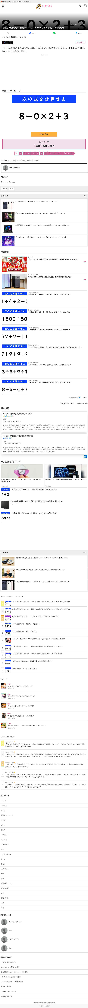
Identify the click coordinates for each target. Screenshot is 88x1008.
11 (60, 153)
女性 (13, 182)
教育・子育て (5, 898)
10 (54, 153)
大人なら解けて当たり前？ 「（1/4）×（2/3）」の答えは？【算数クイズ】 (36, 616)
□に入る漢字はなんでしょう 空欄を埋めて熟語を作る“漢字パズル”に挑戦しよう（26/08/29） (41, 609)
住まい (3, 864)
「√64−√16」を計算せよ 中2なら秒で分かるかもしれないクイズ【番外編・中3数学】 (39, 639)
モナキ (11, 948)
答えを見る (44, 134)
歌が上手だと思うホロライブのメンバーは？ (21, 696)
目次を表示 (80, 42)
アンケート (4, 679)
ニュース (4, 839)
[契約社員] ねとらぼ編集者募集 (10, 977)
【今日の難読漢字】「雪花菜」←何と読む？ (26, 624)
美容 (2, 908)
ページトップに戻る (44, 1006)
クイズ (3, 24)
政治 (2, 893)
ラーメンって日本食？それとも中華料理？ (21, 706)
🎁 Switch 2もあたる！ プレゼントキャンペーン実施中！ (16, 1)
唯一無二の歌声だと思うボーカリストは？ (21, 716)
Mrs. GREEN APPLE (15, 922)
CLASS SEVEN (13, 939)
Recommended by (73, 397)
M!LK (10, 930)
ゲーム (3, 830)
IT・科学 (4, 801)
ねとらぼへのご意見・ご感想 (10, 967)
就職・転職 (4, 888)
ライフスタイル (6, 854)
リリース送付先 (6, 986)
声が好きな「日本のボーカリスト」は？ (20, 686)
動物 (2, 873)
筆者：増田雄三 (14, 167)
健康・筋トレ (5, 869)
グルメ (3, 825)
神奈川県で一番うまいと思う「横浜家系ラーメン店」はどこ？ (27, 725)
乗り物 (3, 859)
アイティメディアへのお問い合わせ (12, 982)
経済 (2, 903)
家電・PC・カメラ (7, 883)
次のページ (68, 153)
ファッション (5, 844)
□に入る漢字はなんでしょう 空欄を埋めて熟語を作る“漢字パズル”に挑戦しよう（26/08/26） (41, 601)
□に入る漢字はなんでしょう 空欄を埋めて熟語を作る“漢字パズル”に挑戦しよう (37, 646)
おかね (3, 810)
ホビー (3, 849)
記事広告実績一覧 (6, 996)
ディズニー (4, 835)
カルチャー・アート (7, 815)
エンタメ (4, 805)
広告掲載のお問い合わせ (8, 991)
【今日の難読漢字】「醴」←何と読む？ (24, 668)
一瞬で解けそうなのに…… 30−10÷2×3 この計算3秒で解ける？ (32, 661)
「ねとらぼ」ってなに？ (8, 962)
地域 (2, 878)
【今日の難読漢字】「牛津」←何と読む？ (25, 631)
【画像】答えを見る (44, 145)
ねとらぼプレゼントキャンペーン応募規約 (14, 972)
